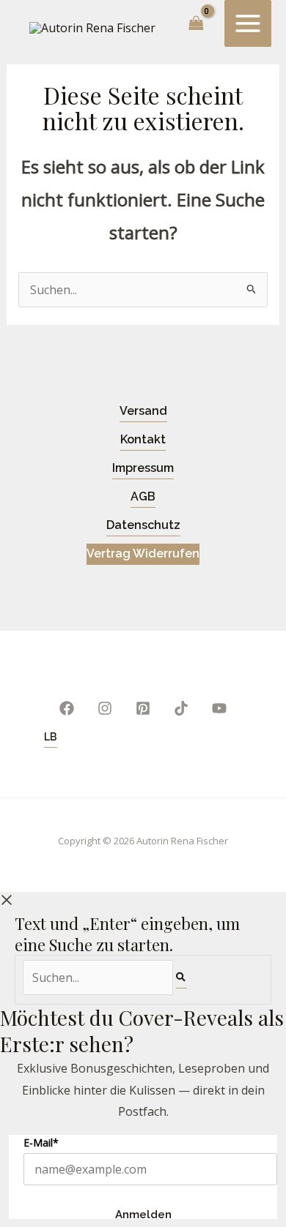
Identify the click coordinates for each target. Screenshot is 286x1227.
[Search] (181, 976)
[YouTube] (219, 708)
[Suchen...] (99, 977)
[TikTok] (181, 708)
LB (50, 737)
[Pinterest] (143, 708)
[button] (143, 411)
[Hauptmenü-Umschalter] (247, 23)
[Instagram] (105, 708)
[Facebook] (66, 708)
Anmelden (143, 1213)
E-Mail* (41, 1142)
